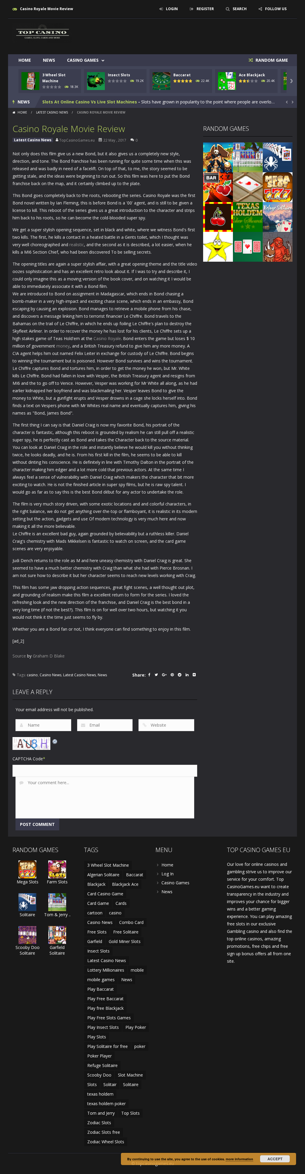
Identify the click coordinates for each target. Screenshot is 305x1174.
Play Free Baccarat (105, 998)
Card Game (98, 903)
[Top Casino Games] (42, 32)
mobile (137, 970)
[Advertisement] (184, 36)
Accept (274, 1158)
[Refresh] (55, 741)
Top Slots (130, 1113)
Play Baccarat (100, 989)
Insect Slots (119, 74)
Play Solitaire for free (107, 1046)
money (63, 346)
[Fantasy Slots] (277, 246)
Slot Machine (130, 1075)
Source (19, 656)
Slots (92, 1084)
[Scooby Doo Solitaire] (27, 934)
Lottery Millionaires (105, 970)
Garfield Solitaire (57, 950)
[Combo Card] (248, 187)
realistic (76, 244)
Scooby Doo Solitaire (27, 950)
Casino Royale (107, 338)
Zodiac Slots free (103, 1132)
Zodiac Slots (99, 1122)
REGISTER (205, 8)
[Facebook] (149, 675)
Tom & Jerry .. (57, 914)
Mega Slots (27, 882)
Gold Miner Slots (125, 941)
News (49, 60)
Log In (167, 874)
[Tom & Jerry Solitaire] (248, 157)
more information (239, 1159)
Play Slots (96, 1037)
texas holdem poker (106, 1103)
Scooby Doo (99, 1075)
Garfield (94, 941)
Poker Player (99, 1056)
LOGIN (172, 8)
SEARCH (240, 8)
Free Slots (97, 932)
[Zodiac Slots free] (218, 246)
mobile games (101, 979)
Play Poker (135, 1027)
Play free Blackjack (105, 1008)
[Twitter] (156, 675)
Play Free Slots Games (109, 1018)
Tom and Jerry (101, 1113)
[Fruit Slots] (218, 187)
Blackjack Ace (125, 884)
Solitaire (27, 914)
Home (24, 60)
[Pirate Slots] (218, 157)
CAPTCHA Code (28, 759)
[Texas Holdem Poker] (248, 216)
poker (139, 1046)
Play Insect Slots (103, 1027)
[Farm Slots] (57, 869)
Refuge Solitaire (102, 1065)
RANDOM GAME (271, 60)
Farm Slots (57, 882)
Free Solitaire (126, 932)
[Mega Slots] (277, 187)
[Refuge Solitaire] (277, 216)
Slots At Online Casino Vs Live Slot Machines (89, 102)
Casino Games (83, 60)
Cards (121, 903)
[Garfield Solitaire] (57, 934)
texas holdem (100, 1094)
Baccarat (182, 74)
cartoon (94, 913)
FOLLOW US (276, 8)
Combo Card (131, 922)
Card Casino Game (105, 894)
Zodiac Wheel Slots (105, 1141)
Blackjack (96, 884)
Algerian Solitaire (103, 874)
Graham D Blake (49, 656)
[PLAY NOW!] (30, 80)
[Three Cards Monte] (248, 246)
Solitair (109, 1084)
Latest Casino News (52, 112)
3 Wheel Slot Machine (108, 865)
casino (32, 674)
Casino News (50, 674)
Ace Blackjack (252, 74)
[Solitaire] (277, 157)
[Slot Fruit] (218, 216)
